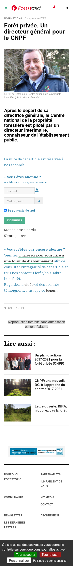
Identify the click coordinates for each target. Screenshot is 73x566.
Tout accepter (25, 554)
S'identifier (14, 220)
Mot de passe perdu (20, 229)
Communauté (13, 497)
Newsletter (13, 515)
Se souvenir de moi (21, 210)
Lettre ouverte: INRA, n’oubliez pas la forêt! (51, 408)
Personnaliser (19, 560)
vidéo (28, 284)
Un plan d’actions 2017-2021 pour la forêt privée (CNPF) (49, 359)
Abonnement (50, 515)
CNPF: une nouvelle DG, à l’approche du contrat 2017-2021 (50, 384)
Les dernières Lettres (15, 524)
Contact (47, 504)
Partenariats (51, 474)
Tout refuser (50, 554)
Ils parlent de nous (51, 483)
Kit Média (47, 497)
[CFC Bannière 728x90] (36, 451)
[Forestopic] (26, 8)
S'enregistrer (15, 235)
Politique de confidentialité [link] (50, 560)
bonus (51, 290)
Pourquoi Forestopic (12, 476)
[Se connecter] (54, 6)
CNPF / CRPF (16, 308)
